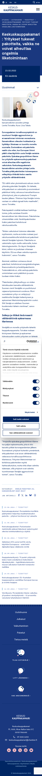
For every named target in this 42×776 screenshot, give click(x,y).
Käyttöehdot (24, 764)
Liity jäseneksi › (21, 678)
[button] (36, 2)
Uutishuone (16, 20)
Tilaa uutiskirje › (21, 660)
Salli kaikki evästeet (21, 419)
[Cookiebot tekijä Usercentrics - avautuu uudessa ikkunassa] (29, 341)
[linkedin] (26, 495)
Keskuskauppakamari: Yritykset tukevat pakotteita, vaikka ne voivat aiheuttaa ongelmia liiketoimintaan (20, 24)
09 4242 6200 (23, 737)
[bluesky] (30, 495)
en (11, 2)
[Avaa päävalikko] (38, 9)
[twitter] (22, 495)
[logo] (13, 8)
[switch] (36, 388)
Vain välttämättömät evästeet (21, 433)
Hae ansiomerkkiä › (21, 696)
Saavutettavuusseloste (13, 761)
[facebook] (18, 495)
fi (6, 2)
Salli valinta (21, 426)
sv (15, 2)
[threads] (35, 495)
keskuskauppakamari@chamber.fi (23, 740)
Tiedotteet (29, 20)
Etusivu (5, 20)
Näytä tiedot (30, 412)
